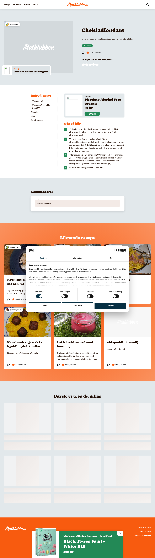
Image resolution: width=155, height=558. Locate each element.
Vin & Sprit (17, 4)
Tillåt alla (110, 306)
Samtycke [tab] (43, 258)
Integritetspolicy (144, 527)
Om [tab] (111, 258)
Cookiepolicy (145, 531)
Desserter (87, 46)
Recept (7, 4)
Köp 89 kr (92, 114)
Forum (35, 4)
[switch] (65, 296)
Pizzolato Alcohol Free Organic (31, 71)
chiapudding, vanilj (122, 342)
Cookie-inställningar (142, 535)
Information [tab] (77, 258)
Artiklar (27, 4)
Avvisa (45, 306)
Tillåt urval (77, 306)
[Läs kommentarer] (83, 52)
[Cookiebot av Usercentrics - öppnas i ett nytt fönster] (116, 250)
